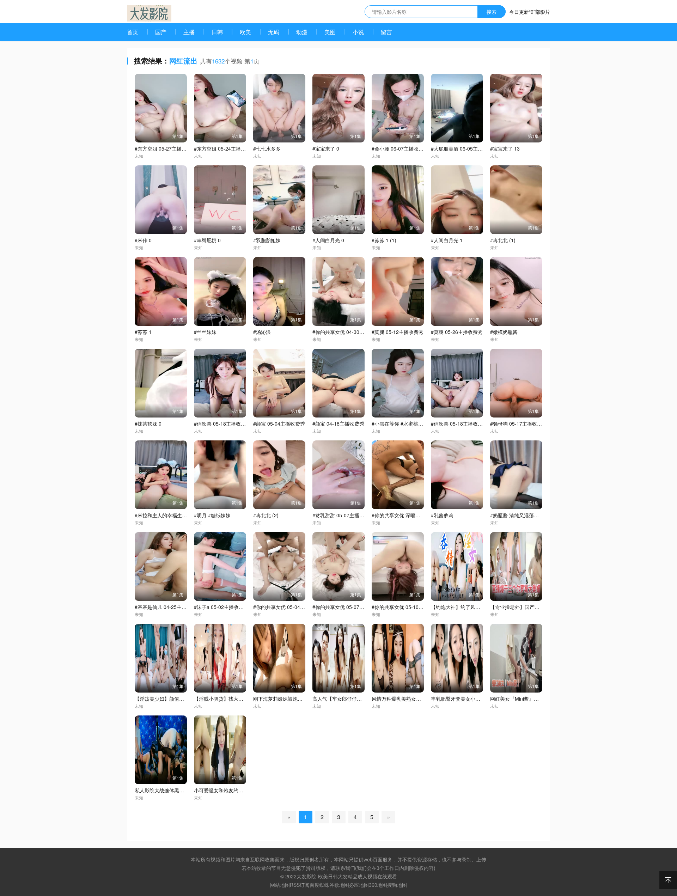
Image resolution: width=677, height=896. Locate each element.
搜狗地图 (397, 884)
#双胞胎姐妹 (267, 240)
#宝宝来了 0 (325, 148)
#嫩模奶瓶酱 (504, 331)
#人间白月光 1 (447, 240)
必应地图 (359, 884)
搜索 (491, 11)
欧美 (245, 32)
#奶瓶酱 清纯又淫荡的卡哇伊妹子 (526, 515)
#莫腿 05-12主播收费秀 (397, 331)
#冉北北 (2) (266, 515)
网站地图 (280, 884)
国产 (160, 32)
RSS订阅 (300, 884)
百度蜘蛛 (319, 884)
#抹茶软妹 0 (148, 423)
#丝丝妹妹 (205, 331)
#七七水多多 (267, 148)
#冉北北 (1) (503, 240)
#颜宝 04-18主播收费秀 (338, 423)
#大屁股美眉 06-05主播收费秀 (464, 148)
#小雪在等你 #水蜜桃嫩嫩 (400, 423)
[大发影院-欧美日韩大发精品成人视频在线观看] (149, 13)
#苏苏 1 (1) (384, 240)
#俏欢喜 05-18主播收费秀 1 (461, 423)
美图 (330, 32)
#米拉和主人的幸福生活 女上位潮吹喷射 (179, 515)
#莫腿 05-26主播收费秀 (457, 331)
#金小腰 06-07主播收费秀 (400, 148)
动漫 (301, 32)
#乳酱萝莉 (442, 515)
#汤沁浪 (262, 331)
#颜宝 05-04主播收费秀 (279, 423)
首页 (132, 32)
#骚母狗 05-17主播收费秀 (518, 423)
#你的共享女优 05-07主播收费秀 (348, 606)
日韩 (217, 32)
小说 (358, 32)
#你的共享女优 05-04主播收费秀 (289, 606)
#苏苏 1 (143, 331)
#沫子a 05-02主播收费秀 (221, 606)
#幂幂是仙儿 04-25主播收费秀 (168, 606)
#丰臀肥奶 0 (207, 240)
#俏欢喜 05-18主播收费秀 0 (224, 423)
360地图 (378, 884)
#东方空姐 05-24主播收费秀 (225, 148)
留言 (386, 32)
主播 (189, 32)
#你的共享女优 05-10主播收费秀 (407, 606)
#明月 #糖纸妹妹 (212, 515)
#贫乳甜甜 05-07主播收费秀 (343, 515)
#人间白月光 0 (328, 240)
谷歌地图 (339, 884)
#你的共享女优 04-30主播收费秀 (348, 331)
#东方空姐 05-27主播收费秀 (165, 148)
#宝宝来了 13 (505, 148)
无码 (273, 32)
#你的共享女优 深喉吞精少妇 (403, 515)
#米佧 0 (143, 240)
